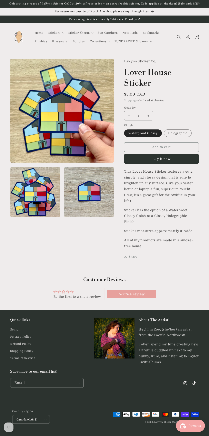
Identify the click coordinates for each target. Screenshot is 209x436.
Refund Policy (20, 343)
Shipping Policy (21, 351)
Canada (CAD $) (27, 419)
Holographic (177, 133)
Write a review (132, 294)
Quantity (130, 107)
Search (15, 329)
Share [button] (133, 256)
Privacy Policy (20, 336)
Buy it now (161, 159)
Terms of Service (23, 358)
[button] (56, 32)
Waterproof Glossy (143, 133)
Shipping (130, 100)
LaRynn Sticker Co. (165, 422)
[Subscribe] (78, 383)
